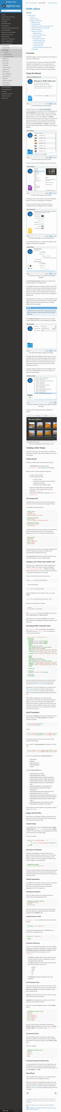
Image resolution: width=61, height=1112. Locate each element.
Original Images (37, 33)
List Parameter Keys (38, 43)
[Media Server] (55, 1093)
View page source (52, 3)
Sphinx (33, 1105)
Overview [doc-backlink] (30, 53)
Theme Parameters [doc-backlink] (33, 879)
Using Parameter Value (39, 40)
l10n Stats (44, 1108)
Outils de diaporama (6, 89)
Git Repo (38, 1108)
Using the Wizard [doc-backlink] (33, 73)
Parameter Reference (38, 42)
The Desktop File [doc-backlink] (32, 498)
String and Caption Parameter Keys (42, 47)
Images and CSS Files (37, 31)
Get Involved (5, 98)
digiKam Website (30, 1108)
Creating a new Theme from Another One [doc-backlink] (40, 562)
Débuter (4, 14)
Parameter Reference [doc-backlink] (33, 943)
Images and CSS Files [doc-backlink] (33, 813)
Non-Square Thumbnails (39, 35)
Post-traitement (5, 45)
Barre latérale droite (6, 23)
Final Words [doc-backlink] (30, 1073)
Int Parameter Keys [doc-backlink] (32, 1033)
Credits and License (6, 95)
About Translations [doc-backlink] (32, 712)
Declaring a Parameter (39, 38)
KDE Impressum (34, 1109)
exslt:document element (32, 690)
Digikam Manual (11, 2)
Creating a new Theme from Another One (42, 26)
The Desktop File (36, 24)
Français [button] (16, 1110)
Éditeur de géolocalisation (7, 41)
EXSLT (27, 689)
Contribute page (34, 1087)
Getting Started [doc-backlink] (31, 459)
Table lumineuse (5, 25)
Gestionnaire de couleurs (7, 34)
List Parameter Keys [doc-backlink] (32, 982)
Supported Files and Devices (8, 17)
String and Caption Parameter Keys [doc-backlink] (37, 1061)
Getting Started (36, 22)
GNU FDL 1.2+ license (32, 1100)
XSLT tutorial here (39, 683)
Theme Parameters (36, 36)
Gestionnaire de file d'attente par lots (10, 28)
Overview (6, 52)
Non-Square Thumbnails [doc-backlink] (34, 850)
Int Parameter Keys (38, 45)
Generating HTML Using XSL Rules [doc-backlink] (38, 626)
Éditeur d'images (5, 36)
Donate (49, 1108)
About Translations (36, 29)
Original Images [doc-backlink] (31, 824)
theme (41, 1105)
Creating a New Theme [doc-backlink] (35, 448)
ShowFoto (4, 91)
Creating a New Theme (9, 56)
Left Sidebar (4, 21)
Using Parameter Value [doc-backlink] (33, 916)
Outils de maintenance (7, 43)
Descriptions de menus (7, 93)
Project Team (33, 809)
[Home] (26, 3)
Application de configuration (8, 39)
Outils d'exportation (6, 87)
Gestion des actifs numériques (9, 32)
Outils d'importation (6, 30)
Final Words (35, 49)
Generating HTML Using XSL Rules (41, 27)
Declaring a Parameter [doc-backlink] (33, 892)
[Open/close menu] (0, 45)
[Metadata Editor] (27, 1093)
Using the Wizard (7, 54)
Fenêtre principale (6, 19)
